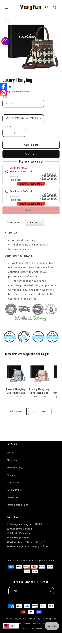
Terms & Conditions (17, 505)
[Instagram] (3, 92)
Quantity (6, 126)
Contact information (32, 629)
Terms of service (32, 624)
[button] (6, 7)
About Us (12, 460)
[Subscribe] (50, 591)
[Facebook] (3, 86)
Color (5, 97)
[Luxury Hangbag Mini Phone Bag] (15, 373)
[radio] (31, 175)
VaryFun (17, 619)
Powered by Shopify (31, 619)
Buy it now (31, 154)
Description (14, 222)
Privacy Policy (14, 467)
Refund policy (49, 619)
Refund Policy (14, 490)
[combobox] (11, 626)
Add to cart (31, 210)
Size (4, 111)
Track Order (13, 482)
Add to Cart (16, 411)
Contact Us (13, 497)
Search (10, 452)
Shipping (11, 475)
